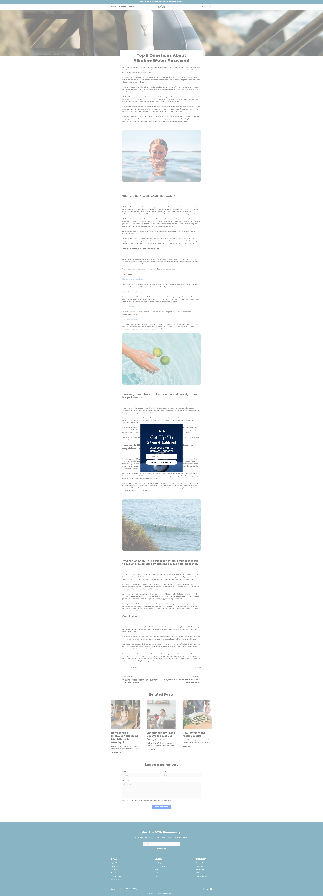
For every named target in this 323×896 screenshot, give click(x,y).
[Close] (180, 426)
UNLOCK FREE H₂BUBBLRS (161, 462)
